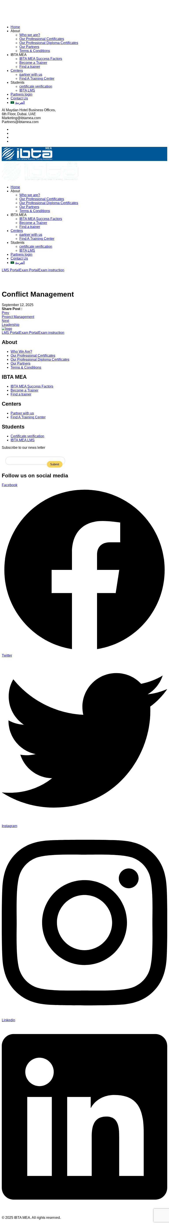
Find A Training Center (36, 78)
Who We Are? (21, 351)
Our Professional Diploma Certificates (48, 43)
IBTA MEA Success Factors (40, 59)
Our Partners (29, 47)
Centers (17, 70)
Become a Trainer (33, 63)
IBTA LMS (27, 90)
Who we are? (29, 35)
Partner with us (22, 413)
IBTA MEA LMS (23, 440)
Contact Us (19, 98)
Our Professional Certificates (41, 39)
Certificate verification (27, 436)
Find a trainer (29, 66)
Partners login (21, 94)
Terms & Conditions (34, 51)
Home (15, 27)
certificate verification (35, 86)
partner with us (30, 74)
